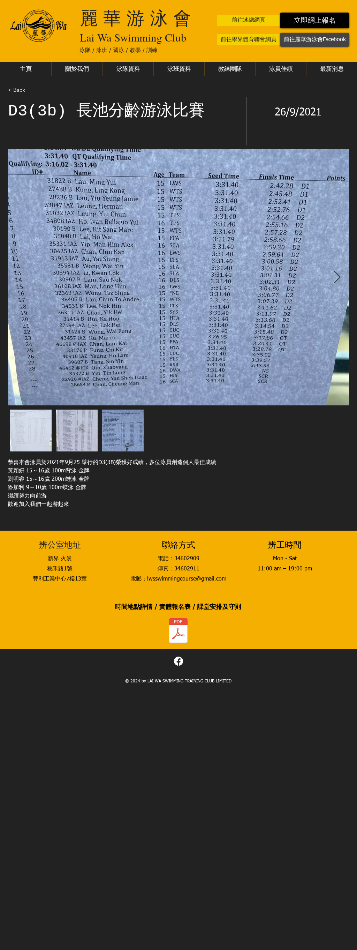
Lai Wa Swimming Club (133, 37)
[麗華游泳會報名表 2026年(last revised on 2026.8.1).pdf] (178, 631)
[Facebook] (178, 661)
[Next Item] (337, 277)
